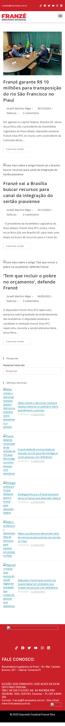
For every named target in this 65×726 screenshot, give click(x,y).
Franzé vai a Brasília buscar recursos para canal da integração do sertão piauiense (28, 192)
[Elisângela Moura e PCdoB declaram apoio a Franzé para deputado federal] (9, 498)
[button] (60, 16)
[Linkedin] (61, 6)
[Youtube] (53, 6)
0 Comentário (38, 414)
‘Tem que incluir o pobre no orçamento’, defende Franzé (29, 282)
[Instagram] (57, 6)
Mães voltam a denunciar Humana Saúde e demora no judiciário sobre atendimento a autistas (38, 406)
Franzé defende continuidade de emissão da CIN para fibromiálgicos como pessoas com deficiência (38, 453)
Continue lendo (18, 148)
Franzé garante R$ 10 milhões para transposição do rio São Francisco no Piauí (32, 91)
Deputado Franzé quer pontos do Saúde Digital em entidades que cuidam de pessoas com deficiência (38, 584)
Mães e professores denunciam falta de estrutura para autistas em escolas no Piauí (39, 537)
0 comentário (31, 113)
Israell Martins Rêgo (19, 108)
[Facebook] (45, 6)
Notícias (11, 113)
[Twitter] (49, 6)
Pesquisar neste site (14, 365)
